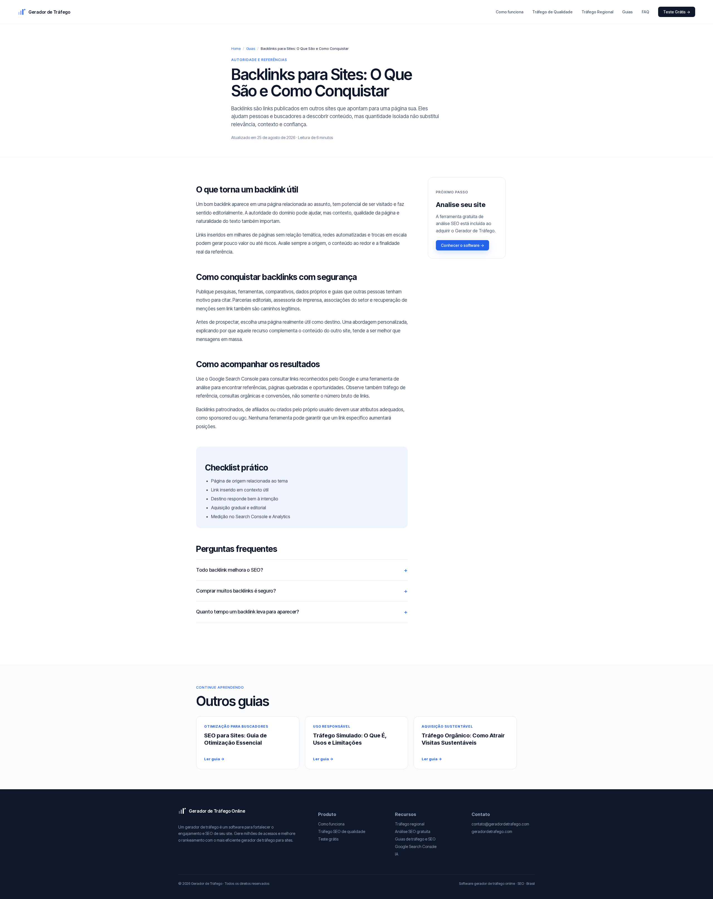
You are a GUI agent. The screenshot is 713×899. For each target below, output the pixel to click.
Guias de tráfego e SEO (415, 839)
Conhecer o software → (462, 245)
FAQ (645, 11)
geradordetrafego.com (492, 831)
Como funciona (509, 11)
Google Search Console (415, 846)
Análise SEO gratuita (412, 831)
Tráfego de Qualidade (552, 11)
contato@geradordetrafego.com (500, 824)
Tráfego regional (409, 824)
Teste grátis (328, 839)
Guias (627, 11)
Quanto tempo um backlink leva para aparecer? (247, 612)
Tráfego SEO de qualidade (341, 831)
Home (236, 48)
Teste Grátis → (676, 11)
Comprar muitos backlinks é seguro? (236, 591)
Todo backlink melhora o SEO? (229, 570)
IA (396, 854)
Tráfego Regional (597, 11)
